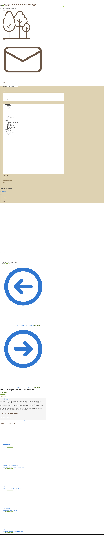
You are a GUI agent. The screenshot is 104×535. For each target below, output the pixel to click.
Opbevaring (13, 203)
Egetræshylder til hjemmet (7, 465)
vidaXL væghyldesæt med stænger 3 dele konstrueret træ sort (13, 445)
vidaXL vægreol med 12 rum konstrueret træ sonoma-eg (13, 531)
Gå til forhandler (7, 263)
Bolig (5, 203)
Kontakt (4, 39)
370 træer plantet (5, 10)
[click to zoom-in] (23, 227)
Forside (1, 203)
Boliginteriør (8, 203)
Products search (4, 8)
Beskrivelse (5, 398)
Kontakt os (4, 196)
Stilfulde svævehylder (22, 203)
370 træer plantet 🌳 (3, 191)
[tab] (24, 398)
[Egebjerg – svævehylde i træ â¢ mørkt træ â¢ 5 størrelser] (11, 484)
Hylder (17, 203)
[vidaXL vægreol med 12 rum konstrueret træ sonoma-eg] (11, 527)
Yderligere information (6, 399)
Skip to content (9, 0)
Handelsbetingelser (6, 198)
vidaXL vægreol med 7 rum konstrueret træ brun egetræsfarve (14, 467)
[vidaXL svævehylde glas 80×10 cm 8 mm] (11, 506)
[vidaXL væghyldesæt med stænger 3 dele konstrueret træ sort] (11, 442)
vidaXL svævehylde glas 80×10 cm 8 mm (10, 510)
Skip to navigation (3, 0)
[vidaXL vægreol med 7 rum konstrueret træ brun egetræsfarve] (11, 463)
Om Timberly (5, 197)
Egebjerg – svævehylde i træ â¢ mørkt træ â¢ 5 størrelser (13, 488)
